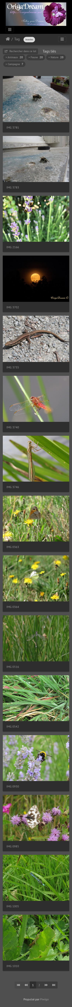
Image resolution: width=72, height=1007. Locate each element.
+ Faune (35, 57)
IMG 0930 (12, 786)
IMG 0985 (12, 846)
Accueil (8, 39)
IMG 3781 (12, 127)
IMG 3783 (12, 187)
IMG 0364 (12, 607)
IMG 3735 (12, 367)
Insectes (29, 39)
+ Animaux (14, 57)
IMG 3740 (12, 427)
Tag (17, 39)
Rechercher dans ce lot (22, 51)
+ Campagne (14, 64)
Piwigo (44, 999)
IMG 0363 (12, 547)
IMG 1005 (12, 906)
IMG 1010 (12, 966)
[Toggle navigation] (10, 29)
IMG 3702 (12, 307)
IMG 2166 (12, 247)
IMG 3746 (12, 487)
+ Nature (56, 57)
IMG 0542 (12, 726)
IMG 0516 (12, 667)
